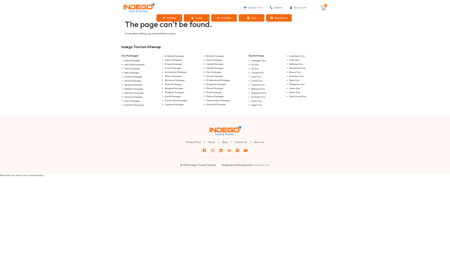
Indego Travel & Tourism (202, 165)
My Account (299, 7)
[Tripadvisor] (229, 150)
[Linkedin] (221, 150)
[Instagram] (212, 150)
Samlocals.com (261, 165)
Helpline (277, 7)
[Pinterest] (237, 150)
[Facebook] (204, 150)
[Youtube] (245, 150)
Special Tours (255, 7)
